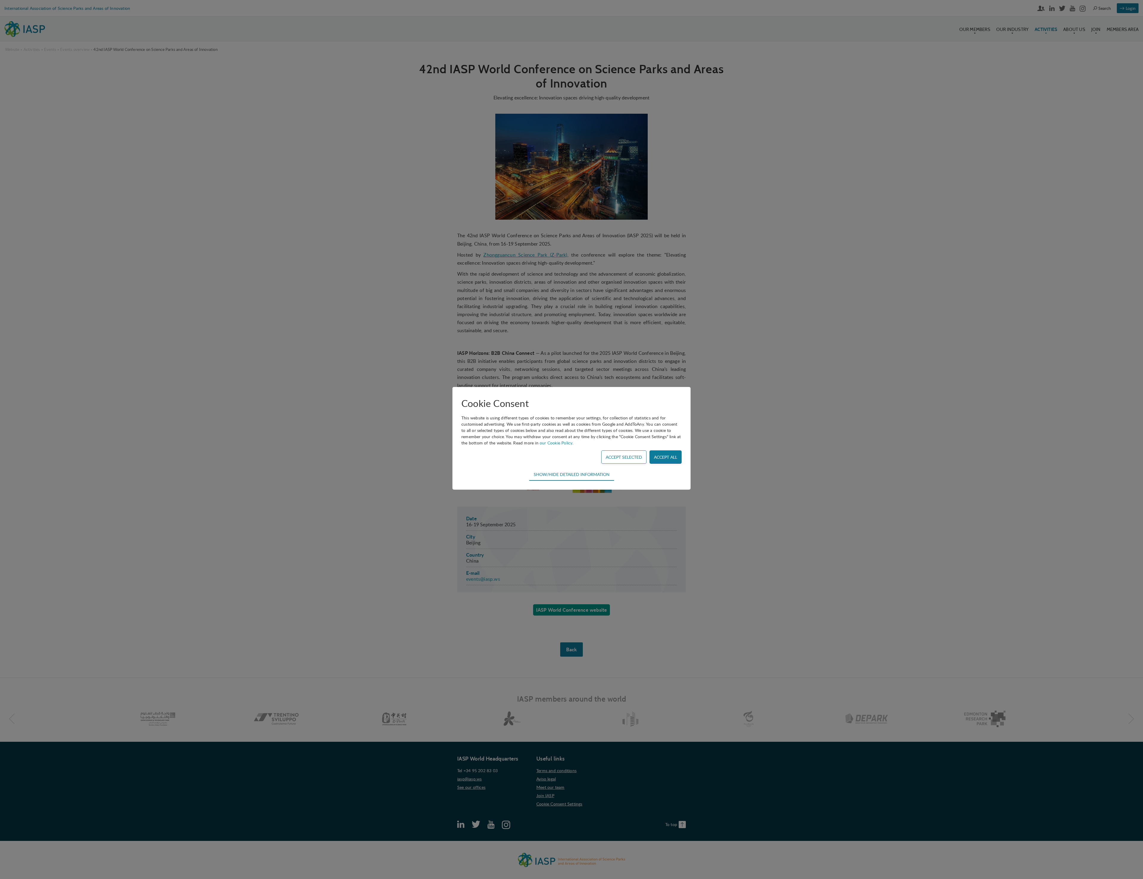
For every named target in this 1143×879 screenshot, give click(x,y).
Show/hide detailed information (572, 474)
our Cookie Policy (556, 443)
